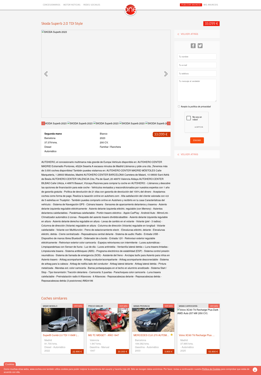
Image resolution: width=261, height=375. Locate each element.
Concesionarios (51, 5)
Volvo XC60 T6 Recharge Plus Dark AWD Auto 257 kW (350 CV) (213, 335)
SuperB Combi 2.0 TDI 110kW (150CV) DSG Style (70, 335)
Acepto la (196, 106)
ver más (78, 306)
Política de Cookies (211, 368)
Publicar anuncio (191, 5)
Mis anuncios (211, 5)
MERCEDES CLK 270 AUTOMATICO (154, 335)
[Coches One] (130, 11)
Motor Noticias (72, 5)
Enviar (197, 140)
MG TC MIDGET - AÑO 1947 (103, 335)
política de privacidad (200, 106)
